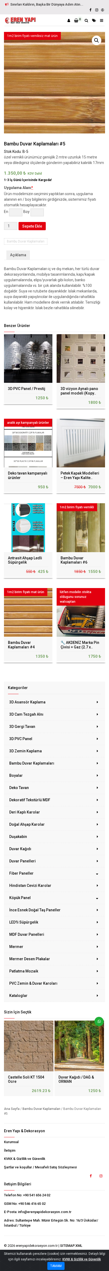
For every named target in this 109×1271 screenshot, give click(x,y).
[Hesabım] (69, 20)
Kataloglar (18, 995)
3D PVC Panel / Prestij (26, 389)
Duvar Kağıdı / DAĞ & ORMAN (76, 1079)
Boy (26, 211)
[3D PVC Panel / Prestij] (28, 358)
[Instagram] (96, 10)
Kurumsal (11, 1142)
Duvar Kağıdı (20, 849)
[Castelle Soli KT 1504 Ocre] (29, 1046)
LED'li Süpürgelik (23, 922)
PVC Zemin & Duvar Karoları (33, 983)
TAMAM (56, 1266)
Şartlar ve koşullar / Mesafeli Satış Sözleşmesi (40, 1167)
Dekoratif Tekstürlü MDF (29, 800)
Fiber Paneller (21, 873)
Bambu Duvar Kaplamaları (31, 763)
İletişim (9, 1150)
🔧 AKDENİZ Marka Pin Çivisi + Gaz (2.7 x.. (80, 644)
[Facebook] (90, 10)
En (6, 211)
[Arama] (86, 20)
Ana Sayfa (12, 1109)
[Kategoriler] (94, 20)
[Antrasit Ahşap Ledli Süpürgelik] (28, 527)
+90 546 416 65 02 (32, 1204)
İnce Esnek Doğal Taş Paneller (35, 910)
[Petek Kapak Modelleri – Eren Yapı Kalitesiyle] (81, 443)
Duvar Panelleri (22, 861)
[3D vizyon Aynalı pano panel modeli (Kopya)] (81, 358)
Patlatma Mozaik (23, 971)
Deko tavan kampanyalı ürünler (27, 475)
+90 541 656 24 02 (36, 1195)
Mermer (16, 947)
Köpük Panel (20, 898)
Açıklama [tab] (18, 255)
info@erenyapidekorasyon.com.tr (44, 1212)
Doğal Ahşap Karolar (27, 824)
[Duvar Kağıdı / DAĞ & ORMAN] (79, 1046)
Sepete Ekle (32, 226)
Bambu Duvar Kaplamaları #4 (21, 644)
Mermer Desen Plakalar (29, 959)
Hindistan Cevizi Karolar (30, 885)
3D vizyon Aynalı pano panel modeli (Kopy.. (79, 391)
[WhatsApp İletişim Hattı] (97, 1023)
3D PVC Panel (20, 739)
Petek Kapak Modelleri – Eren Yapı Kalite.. (80, 475)
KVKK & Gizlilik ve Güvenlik (24, 1159)
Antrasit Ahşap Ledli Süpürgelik (25, 560)
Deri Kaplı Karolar (24, 812)
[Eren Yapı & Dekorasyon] (20, 20)
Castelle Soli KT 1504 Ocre (26, 1079)
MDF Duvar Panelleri (26, 934)
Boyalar (16, 775)
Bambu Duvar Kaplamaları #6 (74, 560)
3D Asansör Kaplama (27, 702)
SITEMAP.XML (71, 1246)
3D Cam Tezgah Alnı (26, 714)
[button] (96, 40)
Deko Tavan (19, 788)
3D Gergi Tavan (22, 726)
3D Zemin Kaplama (25, 751)
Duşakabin (18, 836)
